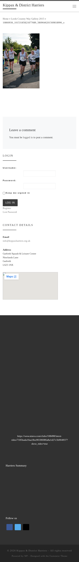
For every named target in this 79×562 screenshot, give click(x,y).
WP (26, 556)
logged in (28, 137)
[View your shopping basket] (67, 6)
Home (6, 18)
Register (7, 208)
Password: (9, 180)
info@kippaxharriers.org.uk (16, 240)
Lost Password (10, 212)
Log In (10, 202)
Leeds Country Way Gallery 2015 (27, 18)
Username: (10, 168)
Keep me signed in (18, 193)
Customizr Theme (58, 556)
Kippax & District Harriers (32, 550)
